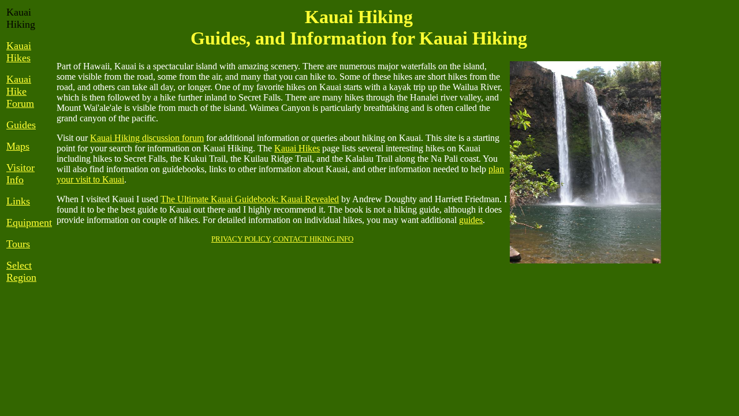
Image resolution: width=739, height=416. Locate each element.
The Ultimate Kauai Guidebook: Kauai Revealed (250, 199)
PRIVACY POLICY (240, 239)
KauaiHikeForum (20, 91)
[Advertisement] (698, 179)
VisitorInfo (20, 173)
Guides (21, 125)
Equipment (29, 222)
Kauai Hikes (297, 148)
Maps (17, 146)
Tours (18, 244)
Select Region (21, 271)
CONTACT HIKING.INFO (313, 239)
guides (471, 220)
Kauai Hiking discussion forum (147, 138)
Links (18, 201)
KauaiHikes (18, 52)
